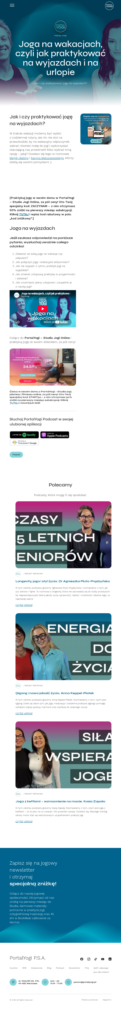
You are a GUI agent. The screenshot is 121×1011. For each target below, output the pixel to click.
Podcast (60, 968)
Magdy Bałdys (19, 158)
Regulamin (107, 1000)
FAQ (87, 968)
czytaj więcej (24, 605)
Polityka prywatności (90, 1000)
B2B (24, 968)
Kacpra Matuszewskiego (47, 158)
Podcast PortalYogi (34, 574)
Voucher (14, 968)
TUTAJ (24, 214)
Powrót (16, 454)
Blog (49, 968)
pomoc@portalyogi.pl (85, 982)
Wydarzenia (36, 968)
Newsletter (74, 968)
